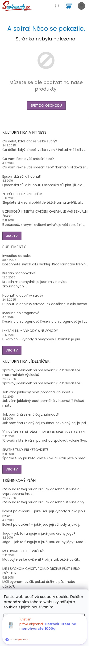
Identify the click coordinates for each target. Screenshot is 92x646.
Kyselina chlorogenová (20, 313)
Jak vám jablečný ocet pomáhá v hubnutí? (37, 392)
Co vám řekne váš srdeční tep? (28, 159)
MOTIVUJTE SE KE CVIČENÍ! (23, 551)
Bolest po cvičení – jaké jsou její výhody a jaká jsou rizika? (43, 513)
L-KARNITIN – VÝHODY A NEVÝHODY (30, 331)
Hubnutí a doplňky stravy (22, 295)
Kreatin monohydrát (19, 273)
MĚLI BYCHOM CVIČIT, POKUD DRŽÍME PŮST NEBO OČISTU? (41, 571)
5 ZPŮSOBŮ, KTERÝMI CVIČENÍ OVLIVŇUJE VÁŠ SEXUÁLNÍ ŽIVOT (45, 213)
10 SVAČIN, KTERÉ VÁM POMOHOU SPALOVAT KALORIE (44, 432)
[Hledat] (56, 6)
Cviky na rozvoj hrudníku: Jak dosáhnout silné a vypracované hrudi (40, 491)
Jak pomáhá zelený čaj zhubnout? (30, 414)
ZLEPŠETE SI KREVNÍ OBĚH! (22, 194)
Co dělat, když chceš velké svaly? (29, 141)
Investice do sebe (16, 256)
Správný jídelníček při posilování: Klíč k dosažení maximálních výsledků (41, 372)
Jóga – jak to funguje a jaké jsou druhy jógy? (38, 533)
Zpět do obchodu (46, 105)
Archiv (12, 235)
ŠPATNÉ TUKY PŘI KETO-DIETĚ (25, 450)
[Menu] (81, 6)
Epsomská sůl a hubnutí (21, 176)
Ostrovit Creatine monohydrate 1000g (47, 629)
